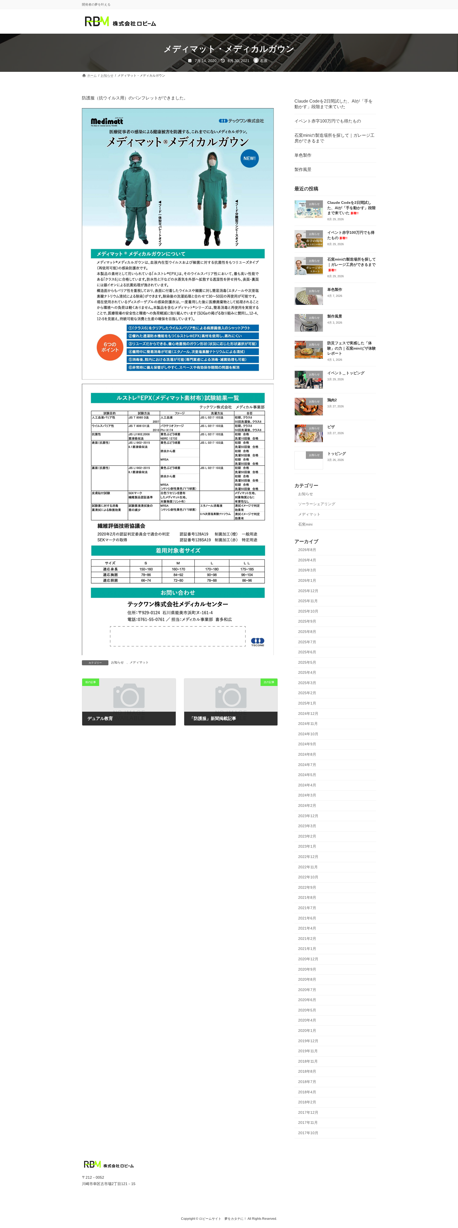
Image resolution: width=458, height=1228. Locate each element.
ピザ (331, 427)
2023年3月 (307, 826)
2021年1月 (307, 949)
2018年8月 (307, 1071)
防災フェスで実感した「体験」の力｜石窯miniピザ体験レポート (351, 348)
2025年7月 (307, 642)
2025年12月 (308, 591)
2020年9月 (307, 969)
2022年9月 (307, 887)
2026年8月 (307, 550)
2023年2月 (307, 836)
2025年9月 (307, 621)
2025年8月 (307, 632)
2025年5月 (307, 662)
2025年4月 (307, 673)
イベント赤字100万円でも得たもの (327, 121)
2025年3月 (307, 683)
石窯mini (305, 524)
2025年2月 (307, 693)
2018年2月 (307, 1102)
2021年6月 (307, 918)
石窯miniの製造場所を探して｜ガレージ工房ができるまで (334, 138)
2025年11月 (308, 601)
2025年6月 (307, 652)
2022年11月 (308, 867)
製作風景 (302, 169)
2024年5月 (307, 775)
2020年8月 (307, 979)
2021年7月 (307, 908)
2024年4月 (307, 785)
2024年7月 (307, 765)
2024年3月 (307, 795)
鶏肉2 (332, 400)
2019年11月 (308, 1051)
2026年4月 (307, 560)
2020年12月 (308, 959)
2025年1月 (307, 703)
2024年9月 (307, 744)
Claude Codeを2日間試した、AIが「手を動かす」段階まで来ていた (333, 104)
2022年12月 (308, 857)
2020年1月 (307, 1030)
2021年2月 (307, 938)
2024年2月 (307, 805)
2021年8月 (307, 898)
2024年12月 (308, 713)
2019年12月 (308, 1041)
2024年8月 (307, 754)
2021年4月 (307, 928)
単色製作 (302, 155)
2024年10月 (308, 734)
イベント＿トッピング (345, 373)
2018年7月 (307, 1082)
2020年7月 (307, 990)
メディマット (139, 662)
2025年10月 (308, 611)
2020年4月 (307, 1020)
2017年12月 (308, 1112)
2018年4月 (307, 1092)
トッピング (336, 454)
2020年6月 (307, 1000)
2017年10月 (308, 1133)
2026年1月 (307, 580)
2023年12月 (308, 816)
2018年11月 (308, 1061)
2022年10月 (308, 877)
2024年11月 (308, 724)
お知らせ (117, 662)
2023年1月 (307, 846)
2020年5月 (307, 1010)
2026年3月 (307, 570)
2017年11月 (308, 1123)
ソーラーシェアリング (316, 504)
